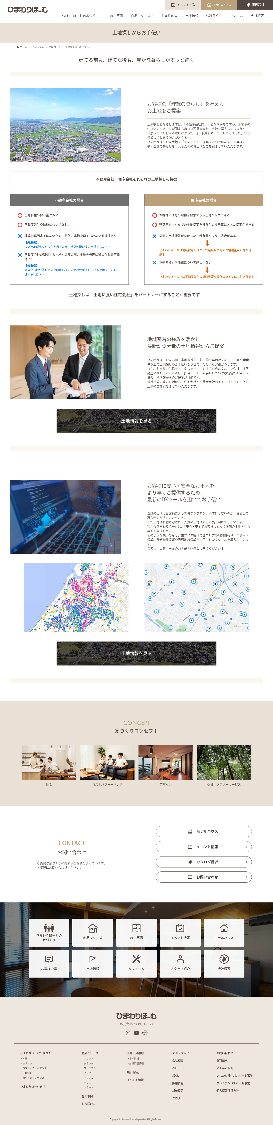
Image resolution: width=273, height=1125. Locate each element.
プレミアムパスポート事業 (233, 1083)
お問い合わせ (207, 877)
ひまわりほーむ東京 (32, 1086)
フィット (89, 1058)
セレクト (89, 1073)
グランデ (89, 1063)
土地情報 (191, 15)
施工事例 (116, 15)
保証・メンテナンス (33, 1078)
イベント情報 (207, 846)
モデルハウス (222, 4)
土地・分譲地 (135, 1053)
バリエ (87, 1082)
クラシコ (89, 1078)
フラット (89, 1087)
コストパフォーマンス (35, 1068)
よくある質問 (224, 1068)
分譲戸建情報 (136, 1063)
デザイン (27, 1063)
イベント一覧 (186, 4)
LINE (145, 1033)
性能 (25, 1058)
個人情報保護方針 (227, 1090)
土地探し (27, 1073)
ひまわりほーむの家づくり (79, 15)
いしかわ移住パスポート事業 (234, 1075)
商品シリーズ (140, 15)
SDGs (175, 1075)
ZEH (174, 1068)
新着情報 (177, 1090)
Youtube (136, 1033)
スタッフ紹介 (180, 1053)
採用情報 (177, 1083)
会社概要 (257, 15)
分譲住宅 (212, 15)
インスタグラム (128, 1033)
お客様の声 (169, 15)
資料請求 (258, 4)
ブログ (176, 1098)
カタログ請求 (207, 862)
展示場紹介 (134, 1072)
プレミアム (90, 1068)
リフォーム (235, 15)
